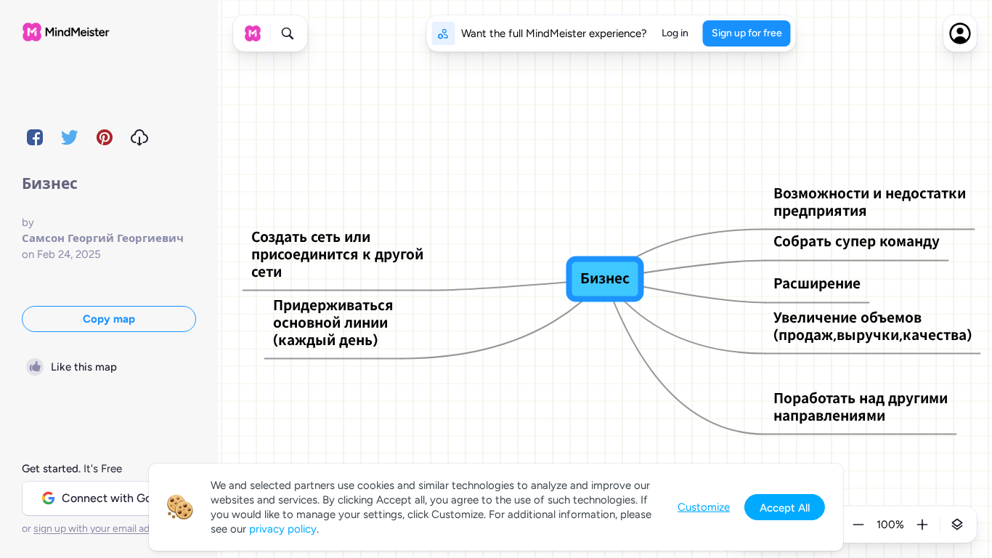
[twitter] (70, 137)
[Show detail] (957, 525)
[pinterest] (105, 137)
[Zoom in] (922, 525)
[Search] (287, 33)
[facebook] (35, 137)
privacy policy (283, 528)
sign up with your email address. (105, 528)
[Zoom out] (858, 525)
